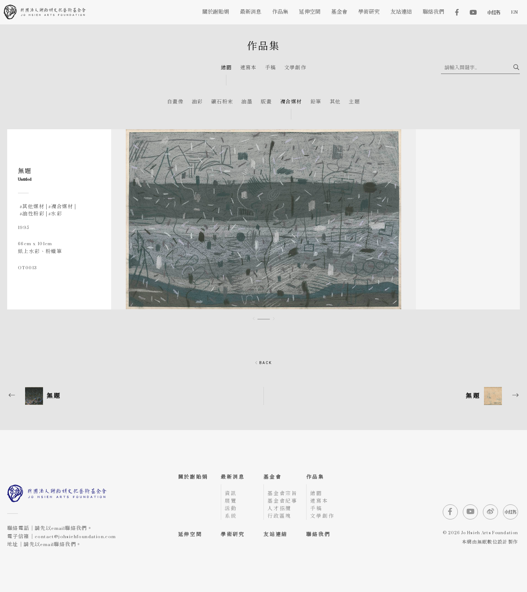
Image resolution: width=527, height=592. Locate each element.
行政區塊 (279, 516)
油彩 (197, 102)
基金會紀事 (282, 501)
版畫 (266, 102)
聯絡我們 (318, 534)
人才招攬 (279, 508)
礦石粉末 (222, 102)
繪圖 (226, 68)
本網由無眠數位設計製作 (490, 542)
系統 (231, 516)
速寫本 (248, 68)
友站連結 (276, 534)
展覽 (231, 501)
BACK (265, 363)
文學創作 (295, 68)
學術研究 (233, 534)
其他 (335, 102)
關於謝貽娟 (193, 477)
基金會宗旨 (282, 493)
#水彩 (55, 213)
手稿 (270, 68)
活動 (231, 508)
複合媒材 (291, 102)
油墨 (246, 102)
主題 (354, 102)
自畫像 (175, 102)
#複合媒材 (60, 206)
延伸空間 (190, 534)
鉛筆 (316, 102)
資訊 (231, 493)
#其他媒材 (32, 206)
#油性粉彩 (32, 213)
